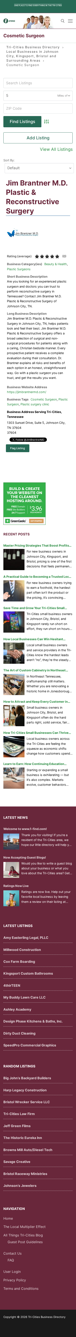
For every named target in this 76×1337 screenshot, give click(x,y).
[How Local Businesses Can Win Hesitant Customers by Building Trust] (13, 653)
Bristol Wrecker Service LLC (26, 1102)
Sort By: (9, 160)
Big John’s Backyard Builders (27, 1078)
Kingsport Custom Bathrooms (28, 973)
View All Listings (56, 149)
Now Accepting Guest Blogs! (24, 857)
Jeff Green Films (17, 1126)
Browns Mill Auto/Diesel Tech (27, 1150)
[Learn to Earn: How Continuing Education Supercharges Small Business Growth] (13, 778)
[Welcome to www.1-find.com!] (11, 841)
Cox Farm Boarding (19, 961)
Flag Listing (17, 448)
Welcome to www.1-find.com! (25, 829)
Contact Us (12, 1253)
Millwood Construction (22, 950)
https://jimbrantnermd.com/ (26, 392)
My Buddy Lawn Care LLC (24, 997)
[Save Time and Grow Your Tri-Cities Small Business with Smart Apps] (13, 622)
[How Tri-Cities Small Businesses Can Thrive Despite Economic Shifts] (13, 746)
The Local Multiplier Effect (24, 1227)
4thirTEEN (11, 985)
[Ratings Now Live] (11, 898)
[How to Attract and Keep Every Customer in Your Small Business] (13, 715)
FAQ (11, 1260)
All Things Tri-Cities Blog (23, 1235)
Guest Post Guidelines (25, 1242)
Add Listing (38, 137)
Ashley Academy (17, 1009)
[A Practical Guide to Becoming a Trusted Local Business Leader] (13, 590)
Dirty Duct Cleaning (19, 1033)
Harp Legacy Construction (25, 1090)
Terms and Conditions (20, 1288)
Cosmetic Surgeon (44, 399)
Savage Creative (16, 1162)
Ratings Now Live (16, 886)
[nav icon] (70, 21)
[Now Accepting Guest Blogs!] (11, 870)
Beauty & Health (55, 264)
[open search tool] (63, 21)
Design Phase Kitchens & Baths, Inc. (33, 1021)
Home (8, 1218)
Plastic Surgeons (19, 269)
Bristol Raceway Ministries (25, 1174)
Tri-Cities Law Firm (19, 1114)
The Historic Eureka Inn (22, 1138)
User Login (12, 1271)
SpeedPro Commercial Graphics (29, 1045)
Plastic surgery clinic (34, 404)
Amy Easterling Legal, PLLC (25, 937)
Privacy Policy (14, 1280)
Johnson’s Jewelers (20, 1185)
